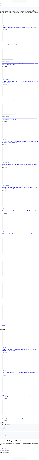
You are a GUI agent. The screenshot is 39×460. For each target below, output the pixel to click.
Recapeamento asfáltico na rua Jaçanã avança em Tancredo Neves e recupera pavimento (18, 280)
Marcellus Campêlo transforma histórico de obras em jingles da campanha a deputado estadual (19, 418)
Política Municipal (5, 254)
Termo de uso (4, 448)
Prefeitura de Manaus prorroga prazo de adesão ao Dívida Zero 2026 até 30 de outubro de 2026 (19, 302)
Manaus (3, 430)
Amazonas (4, 429)
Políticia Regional (5, 139)
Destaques (4, 347)
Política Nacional (5, 25)
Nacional (4, 428)
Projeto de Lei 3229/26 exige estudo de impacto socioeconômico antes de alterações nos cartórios (20, 27)
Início (3, 427)
